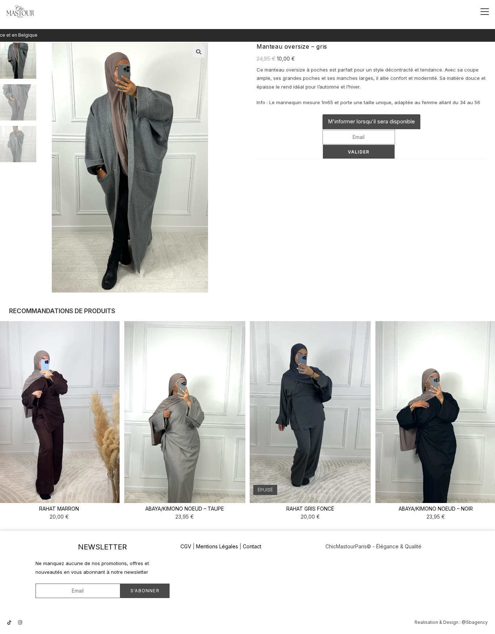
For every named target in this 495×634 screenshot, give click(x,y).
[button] (198, 52)
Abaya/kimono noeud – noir (436, 509)
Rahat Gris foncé (310, 509)
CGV (185, 546)
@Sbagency (475, 622)
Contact (252, 546)
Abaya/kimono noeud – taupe (184, 509)
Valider (358, 152)
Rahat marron (59, 509)
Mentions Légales (217, 546)
